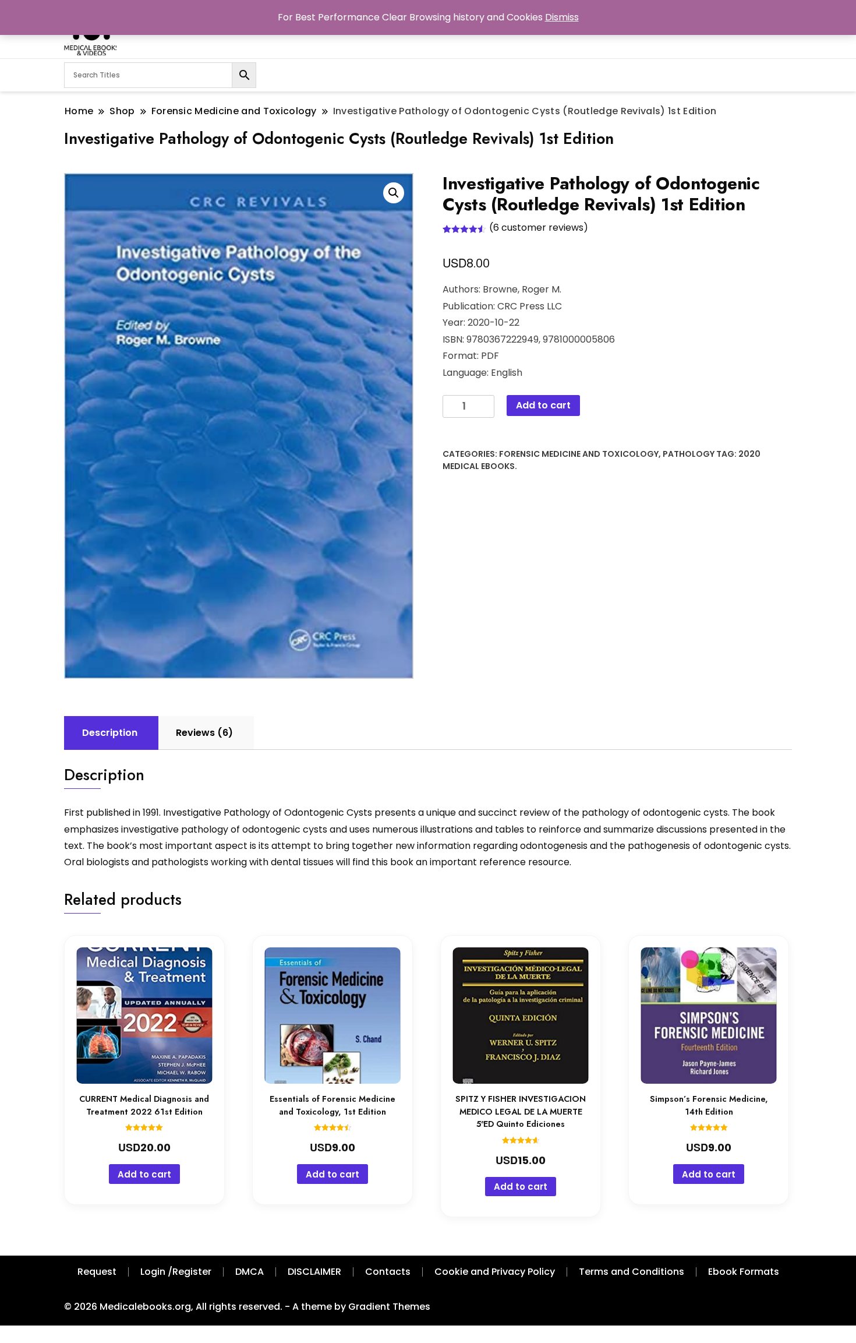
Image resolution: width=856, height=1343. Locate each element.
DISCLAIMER (314, 1271)
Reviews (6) (204, 732)
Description (109, 732)
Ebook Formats (743, 1271)
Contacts (388, 1271)
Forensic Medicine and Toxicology (579, 454)
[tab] (109, 733)
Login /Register (175, 1271)
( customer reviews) (538, 227)
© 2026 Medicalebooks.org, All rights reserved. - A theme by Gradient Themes (247, 1306)
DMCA (249, 1271)
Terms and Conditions (631, 1271)
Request (96, 1271)
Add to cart (543, 405)
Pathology (688, 454)
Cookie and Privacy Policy (494, 1271)
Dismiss (562, 17)
